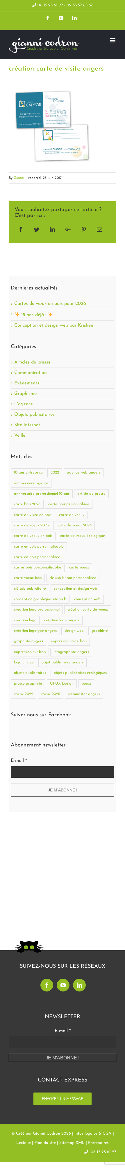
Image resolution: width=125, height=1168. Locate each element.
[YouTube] (63, 985)
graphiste (100, 631)
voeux (86, 683)
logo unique (24, 662)
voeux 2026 (50, 694)
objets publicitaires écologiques (80, 673)
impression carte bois (69, 641)
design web (74, 631)
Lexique (23, 1143)
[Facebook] (46, 985)
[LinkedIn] (79, 985)
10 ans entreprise (28, 472)
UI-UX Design (62, 683)
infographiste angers (71, 652)
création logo (25, 620)
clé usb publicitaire (30, 589)
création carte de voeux (87, 609)
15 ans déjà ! (34, 315)
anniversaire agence (31, 483)
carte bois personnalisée (68, 504)
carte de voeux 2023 (31, 525)
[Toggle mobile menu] (113, 40)
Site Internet (27, 425)
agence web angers (83, 472)
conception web (87, 599)
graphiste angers (28, 641)
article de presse (91, 494)
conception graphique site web (40, 599)
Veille (19, 435)
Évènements (26, 383)
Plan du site (45, 1143)
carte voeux (79, 567)
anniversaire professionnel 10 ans (41, 494)
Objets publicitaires (34, 415)
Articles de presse (32, 362)
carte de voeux (71, 515)
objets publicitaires (30, 673)
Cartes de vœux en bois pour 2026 (50, 303)
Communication (30, 373)
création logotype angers (35, 631)
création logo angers (61, 620)
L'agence (23, 404)
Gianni (19, 178)
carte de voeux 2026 (74, 525)
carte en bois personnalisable (39, 546)
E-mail (19, 760)
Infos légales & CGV (93, 1133)
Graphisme (25, 394)
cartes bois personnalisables (37, 567)
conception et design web (75, 589)
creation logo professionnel (37, 609)
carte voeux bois (28, 578)
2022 (55, 472)
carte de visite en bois (32, 515)
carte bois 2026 (27, 504)
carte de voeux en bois (33, 536)
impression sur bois (30, 652)
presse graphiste (28, 683)
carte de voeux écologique (82, 536)
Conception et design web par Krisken (53, 325)
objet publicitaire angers (62, 662)
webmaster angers (84, 694)
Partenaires (98, 1143)
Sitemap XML (72, 1143)
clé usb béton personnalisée (72, 578)
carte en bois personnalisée (37, 557)
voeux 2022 (23, 694)
